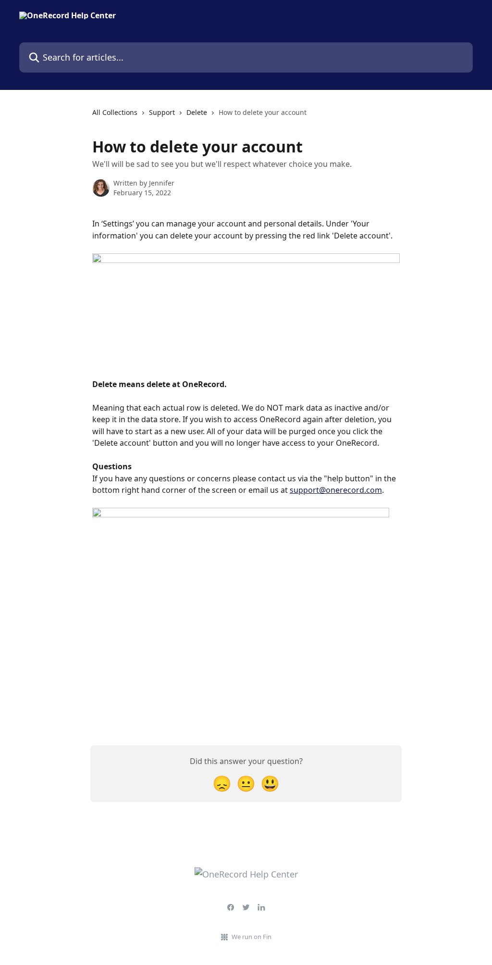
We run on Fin (251, 936)
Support (162, 112)
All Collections (114, 112)
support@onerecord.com (336, 490)
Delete (196, 112)
